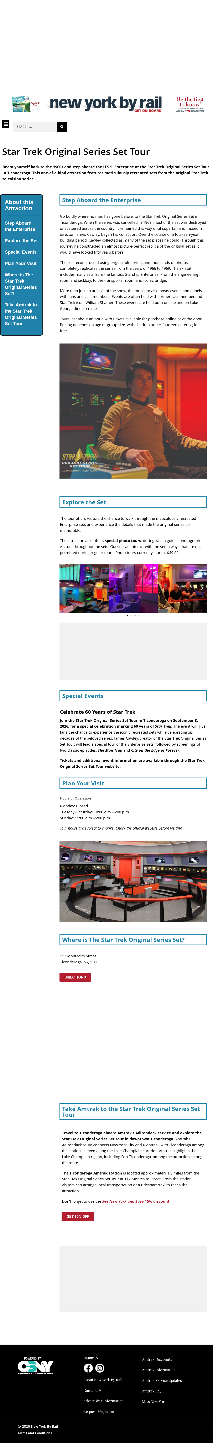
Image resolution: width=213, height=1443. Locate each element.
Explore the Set (21, 240)
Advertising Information (103, 1400)
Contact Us (92, 1390)
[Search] (62, 127)
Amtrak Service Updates (162, 1380)
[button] (5, 124)
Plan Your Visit (20, 263)
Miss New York (154, 1401)
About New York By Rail (102, 1379)
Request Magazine (98, 1411)
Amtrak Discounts (157, 1359)
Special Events (21, 252)
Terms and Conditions (34, 1433)
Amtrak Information (159, 1369)
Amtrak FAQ (152, 1391)
